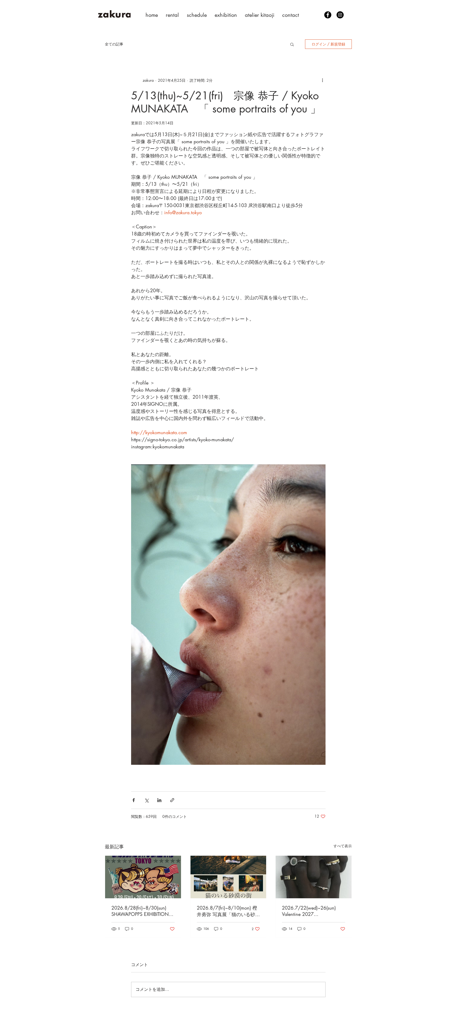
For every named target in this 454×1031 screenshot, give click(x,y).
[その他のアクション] (322, 80)
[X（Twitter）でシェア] (146, 800)
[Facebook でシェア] (133, 800)
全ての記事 (114, 44)
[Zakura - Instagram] (340, 14)
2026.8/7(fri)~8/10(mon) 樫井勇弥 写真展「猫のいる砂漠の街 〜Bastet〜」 (228, 911)
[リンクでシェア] (172, 800)
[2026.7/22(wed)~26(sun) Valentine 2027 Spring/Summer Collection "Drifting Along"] (314, 877)
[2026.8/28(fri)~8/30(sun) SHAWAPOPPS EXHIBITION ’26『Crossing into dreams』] (143, 877)
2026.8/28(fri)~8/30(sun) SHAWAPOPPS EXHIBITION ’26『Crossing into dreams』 (141, 911)
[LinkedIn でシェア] (159, 800)
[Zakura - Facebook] (327, 14)
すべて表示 (342, 845)
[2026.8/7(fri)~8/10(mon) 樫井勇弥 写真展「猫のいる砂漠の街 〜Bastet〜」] (228, 877)
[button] (292, 44)
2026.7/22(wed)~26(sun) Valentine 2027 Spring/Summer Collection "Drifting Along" (309, 911)
